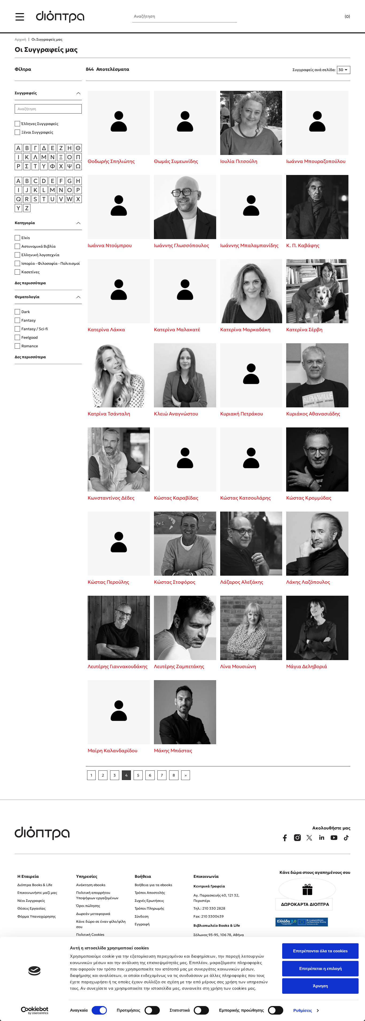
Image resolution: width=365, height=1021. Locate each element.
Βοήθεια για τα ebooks (153, 885)
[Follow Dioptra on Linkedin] (322, 838)
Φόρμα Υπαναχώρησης (36, 916)
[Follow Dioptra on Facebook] (285, 838)
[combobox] (343, 70)
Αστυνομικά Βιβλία (38, 246)
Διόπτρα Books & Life (34, 885)
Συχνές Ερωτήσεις (149, 900)
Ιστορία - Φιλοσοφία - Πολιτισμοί (50, 263)
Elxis (25, 237)
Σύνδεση (142, 916)
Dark (25, 311)
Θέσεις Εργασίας (31, 908)
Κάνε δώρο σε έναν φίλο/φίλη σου (101, 924)
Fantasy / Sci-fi (34, 328)
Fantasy (28, 320)
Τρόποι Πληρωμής (149, 908)
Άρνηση (320, 986)
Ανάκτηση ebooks (90, 885)
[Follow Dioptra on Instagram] (297, 838)
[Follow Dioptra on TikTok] (346, 838)
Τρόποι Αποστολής (150, 892)
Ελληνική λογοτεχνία (40, 254)
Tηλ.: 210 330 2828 (209, 908)
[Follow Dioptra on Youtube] (334, 838)
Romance (29, 346)
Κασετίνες (30, 272)
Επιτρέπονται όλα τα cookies (320, 951)
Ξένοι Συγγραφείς (37, 132)
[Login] (337, 16)
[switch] (152, 1010)
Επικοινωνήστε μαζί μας (37, 892)
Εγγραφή (142, 924)
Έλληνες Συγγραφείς (39, 123)
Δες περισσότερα (30, 282)
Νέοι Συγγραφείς (31, 900)
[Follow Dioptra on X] (309, 838)
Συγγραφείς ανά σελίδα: (314, 69)
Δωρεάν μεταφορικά (93, 913)
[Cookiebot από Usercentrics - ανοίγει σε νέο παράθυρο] (34, 1011)
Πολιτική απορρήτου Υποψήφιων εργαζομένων (97, 895)
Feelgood (29, 337)
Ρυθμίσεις (302, 1010)
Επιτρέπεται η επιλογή (320, 968)
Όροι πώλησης (88, 905)
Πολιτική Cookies (90, 934)
